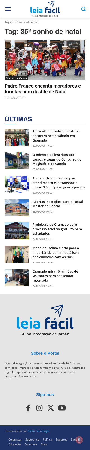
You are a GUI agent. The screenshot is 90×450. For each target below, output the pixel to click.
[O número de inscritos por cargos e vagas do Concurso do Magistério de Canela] (17, 160)
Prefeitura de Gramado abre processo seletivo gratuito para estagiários (57, 229)
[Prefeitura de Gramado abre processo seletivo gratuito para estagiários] (17, 230)
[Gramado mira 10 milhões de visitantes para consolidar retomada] (17, 277)
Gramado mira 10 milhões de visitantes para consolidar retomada (55, 276)
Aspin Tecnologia (39, 431)
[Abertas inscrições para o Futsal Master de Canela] (17, 207)
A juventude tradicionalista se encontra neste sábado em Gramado (56, 135)
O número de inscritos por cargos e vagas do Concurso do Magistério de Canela (57, 159)
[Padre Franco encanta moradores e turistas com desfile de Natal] (45, 60)
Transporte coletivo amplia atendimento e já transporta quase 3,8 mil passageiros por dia (59, 182)
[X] (50, 408)
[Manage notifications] (79, 440)
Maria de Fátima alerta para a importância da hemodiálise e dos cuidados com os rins (56, 252)
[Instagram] (39, 408)
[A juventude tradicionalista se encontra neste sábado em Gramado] (17, 137)
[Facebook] (28, 408)
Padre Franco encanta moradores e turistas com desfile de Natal (43, 88)
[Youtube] (61, 408)
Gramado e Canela (16, 78)
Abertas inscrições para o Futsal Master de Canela (58, 203)
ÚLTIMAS (18, 119)
